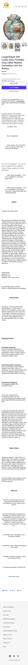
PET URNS (6, 615)
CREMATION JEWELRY (9, 619)
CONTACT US (6, 642)
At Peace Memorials (16, 660)
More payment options (14, 91)
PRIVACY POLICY (7, 638)
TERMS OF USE (7, 634)
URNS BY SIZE (7, 611)
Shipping (4, 73)
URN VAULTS (6, 627)
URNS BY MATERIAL (8, 607)
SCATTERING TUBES (8, 623)
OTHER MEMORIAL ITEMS (10, 630)
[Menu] (25, 6)
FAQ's (4, 646)
